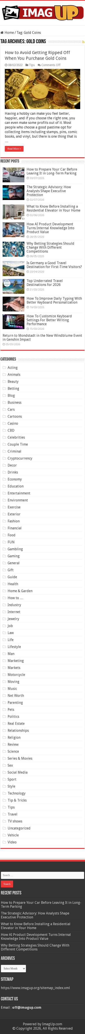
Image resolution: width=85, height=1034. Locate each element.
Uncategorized (19, 828)
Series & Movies (20, 758)
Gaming (14, 556)
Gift (11, 570)
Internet (14, 612)
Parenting (15, 703)
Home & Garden (20, 591)
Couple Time (18, 444)
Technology (17, 793)
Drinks (13, 472)
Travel (12, 814)
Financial (15, 528)
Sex (10, 765)
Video (12, 842)
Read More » (14, 148)
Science (13, 751)
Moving (13, 682)
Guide (12, 577)
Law (11, 633)
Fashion (14, 521)
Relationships (18, 730)
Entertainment (19, 493)
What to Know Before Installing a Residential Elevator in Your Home (53, 208)
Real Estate (16, 723)
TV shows (15, 821)
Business (14, 402)
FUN (11, 542)
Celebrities (16, 437)
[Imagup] (42, 12)
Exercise (14, 507)
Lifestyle (14, 647)
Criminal (14, 451)
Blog (11, 395)
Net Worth (16, 696)
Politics (13, 716)
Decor (12, 465)
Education (16, 486)
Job (10, 626)
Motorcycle (16, 675)
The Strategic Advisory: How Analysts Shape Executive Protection (49, 191)
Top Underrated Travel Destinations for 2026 (45, 283)
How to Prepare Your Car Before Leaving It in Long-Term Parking (52, 171)
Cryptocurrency (20, 458)
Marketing (16, 661)
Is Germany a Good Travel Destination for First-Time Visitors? (54, 265)
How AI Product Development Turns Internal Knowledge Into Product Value (50, 228)
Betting (13, 388)
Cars (11, 409)
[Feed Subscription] (83, 42)
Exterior (14, 514)
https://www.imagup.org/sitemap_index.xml (35, 988)
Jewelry (13, 619)
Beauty (13, 381)
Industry (14, 605)
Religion (14, 737)
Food (11, 535)
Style (11, 786)
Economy (15, 479)
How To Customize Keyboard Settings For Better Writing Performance (49, 320)
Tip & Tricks (17, 800)
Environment (18, 500)
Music (12, 689)
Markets (14, 668)
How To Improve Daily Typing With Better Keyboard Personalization (54, 300)
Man (11, 654)
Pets (11, 710)
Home (9, 33)
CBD (11, 430)
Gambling (15, 549)
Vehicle (13, 835)
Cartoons (15, 416)
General (14, 563)
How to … (15, 598)
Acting (13, 368)
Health (13, 584)
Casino (13, 423)
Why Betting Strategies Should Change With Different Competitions (50, 247)
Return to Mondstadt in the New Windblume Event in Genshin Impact (42, 337)
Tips (32, 65)
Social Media (17, 772)
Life (11, 640)
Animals (14, 375)
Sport (12, 779)
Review (13, 744)
